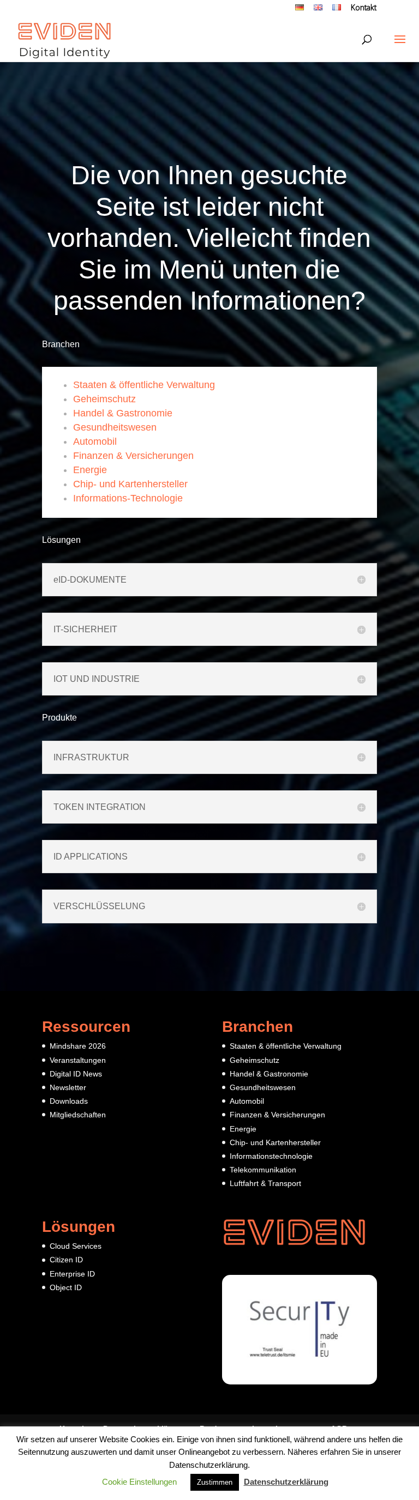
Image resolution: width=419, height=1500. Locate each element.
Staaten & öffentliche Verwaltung (144, 384)
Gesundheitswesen (115, 427)
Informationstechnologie (271, 1156)
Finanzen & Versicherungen (133, 455)
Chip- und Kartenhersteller (130, 484)
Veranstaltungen (78, 1060)
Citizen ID (66, 1259)
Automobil (95, 441)
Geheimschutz (104, 399)
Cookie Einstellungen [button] (139, 1481)
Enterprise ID (72, 1273)
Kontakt (363, 9)
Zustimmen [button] (214, 1482)
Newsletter (68, 1087)
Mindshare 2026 (78, 1046)
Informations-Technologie (128, 498)
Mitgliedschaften (78, 1114)
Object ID (66, 1287)
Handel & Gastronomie (122, 413)
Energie (90, 469)
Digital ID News (76, 1073)
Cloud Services (75, 1246)
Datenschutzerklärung (286, 1481)
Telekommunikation (263, 1169)
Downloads (69, 1101)
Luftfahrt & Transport (265, 1183)
